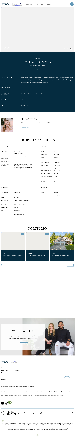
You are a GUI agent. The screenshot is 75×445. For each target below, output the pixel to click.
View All (70, 265)
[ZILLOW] (65, 377)
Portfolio (29, 4)
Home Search (49, 4)
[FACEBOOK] (56, 377)
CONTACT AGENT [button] (25, 127)
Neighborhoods (29, 378)
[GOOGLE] (56, 380)
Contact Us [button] (62, 4)
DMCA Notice (4, 379)
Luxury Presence (35, 412)
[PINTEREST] (68, 377)
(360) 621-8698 (40, 123)
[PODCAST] (59, 380)
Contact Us (49, 378)
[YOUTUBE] (62, 377)
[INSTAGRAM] (59, 377)
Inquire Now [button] (37, 69)
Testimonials (40, 378)
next (9, 48)
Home (2, 378)
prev (5, 48)
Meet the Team (39, 4)
